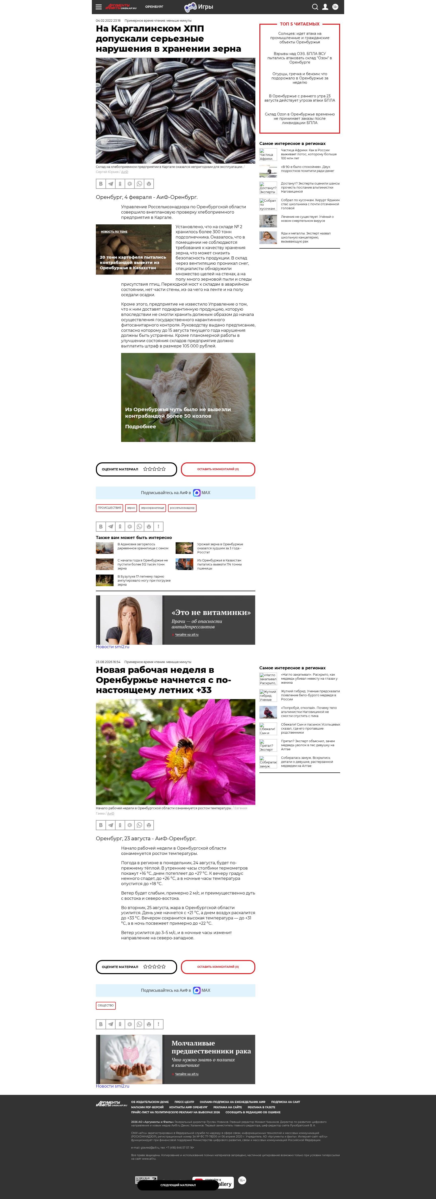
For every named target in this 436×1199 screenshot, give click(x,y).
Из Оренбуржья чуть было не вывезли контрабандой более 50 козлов (178, 412)
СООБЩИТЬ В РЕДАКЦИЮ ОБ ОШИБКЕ (253, 1112)
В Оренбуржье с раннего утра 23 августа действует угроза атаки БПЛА (299, 98)
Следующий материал (178, 1185)
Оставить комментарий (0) (218, 469)
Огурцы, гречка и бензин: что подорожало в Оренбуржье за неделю (299, 78)
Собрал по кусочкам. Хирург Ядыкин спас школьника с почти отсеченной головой (310, 204)
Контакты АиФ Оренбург (188, 1107)
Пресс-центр (184, 1102)
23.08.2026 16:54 (108, 662)
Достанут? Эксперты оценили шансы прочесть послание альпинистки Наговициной (310, 187)
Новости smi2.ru (112, 646)
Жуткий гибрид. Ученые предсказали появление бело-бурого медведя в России (310, 695)
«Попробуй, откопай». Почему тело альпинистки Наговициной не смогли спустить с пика (309, 712)
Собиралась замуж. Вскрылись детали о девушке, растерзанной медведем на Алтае (307, 762)
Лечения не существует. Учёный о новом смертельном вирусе (307, 219)
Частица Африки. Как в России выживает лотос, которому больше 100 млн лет (309, 154)
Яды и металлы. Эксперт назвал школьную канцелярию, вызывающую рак (306, 237)
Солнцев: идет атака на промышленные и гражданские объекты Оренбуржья (300, 38)
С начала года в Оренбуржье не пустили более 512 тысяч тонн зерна (143, 564)
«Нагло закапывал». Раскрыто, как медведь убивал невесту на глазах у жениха (309, 678)
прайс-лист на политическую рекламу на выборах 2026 (175, 1112)
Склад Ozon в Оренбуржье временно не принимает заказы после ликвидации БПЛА (300, 118)
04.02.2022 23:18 (108, 20)
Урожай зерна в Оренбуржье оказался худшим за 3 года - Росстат (220, 548)
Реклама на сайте (227, 1107)
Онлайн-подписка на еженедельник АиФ (232, 1102)
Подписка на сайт (285, 1102)
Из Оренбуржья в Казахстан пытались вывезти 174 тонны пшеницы (219, 564)
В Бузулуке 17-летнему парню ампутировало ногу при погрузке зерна (144, 580)
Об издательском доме (150, 1102)
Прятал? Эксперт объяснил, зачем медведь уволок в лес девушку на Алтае (308, 745)
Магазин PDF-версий (147, 1107)
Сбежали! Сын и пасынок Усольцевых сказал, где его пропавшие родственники (310, 728)
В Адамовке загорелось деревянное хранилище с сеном (143, 546)
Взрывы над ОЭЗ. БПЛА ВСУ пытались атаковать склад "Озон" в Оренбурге (299, 58)
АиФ (124, 172)
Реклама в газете (261, 1107)
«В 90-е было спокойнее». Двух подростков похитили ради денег (307, 169)
